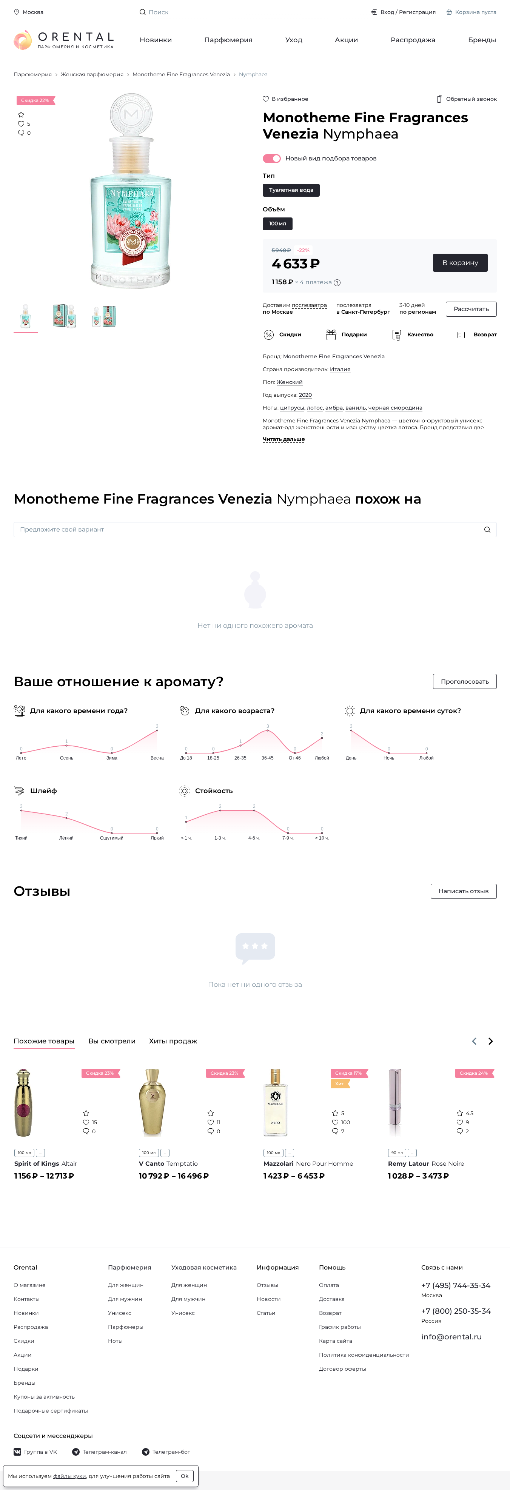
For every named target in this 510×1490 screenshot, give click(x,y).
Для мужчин (125, 1299)
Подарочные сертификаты (51, 1410)
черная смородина (395, 407)
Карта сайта (335, 1340)
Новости (269, 1299)
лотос (315, 407)
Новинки (156, 40)
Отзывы (267, 1285)
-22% (303, 250)
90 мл (397, 1152)
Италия (340, 369)
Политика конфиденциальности (364, 1354)
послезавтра (309, 305)
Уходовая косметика (204, 1267)
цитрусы (292, 407)
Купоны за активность (44, 1396)
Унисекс (119, 1313)
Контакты (27, 1299)
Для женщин (125, 1285)
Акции (346, 40)
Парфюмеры (125, 1327)
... (40, 1152)
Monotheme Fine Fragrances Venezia (334, 356)
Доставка (332, 1299)
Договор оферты (342, 1368)
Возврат (330, 1313)
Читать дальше (284, 439)
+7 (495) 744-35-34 (455, 1285)
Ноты (115, 1340)
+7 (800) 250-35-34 (456, 1311)
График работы (340, 1327)
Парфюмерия (229, 40)
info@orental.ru (451, 1336)
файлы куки (69, 1476)
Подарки (26, 1368)
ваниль (355, 407)
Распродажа (413, 40)
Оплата (329, 1285)
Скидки (24, 1340)
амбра (334, 407)
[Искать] (487, 530)
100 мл (24, 1152)
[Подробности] (337, 283)
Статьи (266, 1313)
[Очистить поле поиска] (359, 12)
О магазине (30, 1285)
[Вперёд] (491, 1041)
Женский (290, 382)
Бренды (482, 40)
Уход (293, 40)
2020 (305, 394)
